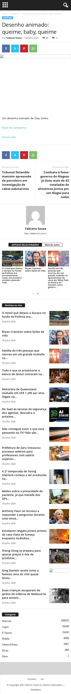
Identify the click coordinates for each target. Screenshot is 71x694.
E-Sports (7, 632)
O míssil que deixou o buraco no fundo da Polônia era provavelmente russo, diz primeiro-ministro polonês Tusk (12, 275)
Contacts (31, 679)
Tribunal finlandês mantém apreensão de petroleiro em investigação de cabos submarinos (16, 180)
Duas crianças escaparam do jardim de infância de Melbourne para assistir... (24, 594)
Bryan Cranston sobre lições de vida (35, 269)
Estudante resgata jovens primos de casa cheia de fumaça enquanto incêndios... (24, 534)
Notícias (15, 13)
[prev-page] (33, 294)
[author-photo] (35, 215)
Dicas (5, 650)
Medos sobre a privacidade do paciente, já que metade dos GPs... (22, 494)
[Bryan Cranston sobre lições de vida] (35, 258)
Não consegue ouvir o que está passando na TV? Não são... (23, 430)
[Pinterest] (24, 48)
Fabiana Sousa (14, 37)
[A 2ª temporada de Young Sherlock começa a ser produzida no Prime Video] (59, 476)
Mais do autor (52, 244)
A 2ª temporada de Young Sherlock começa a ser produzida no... (24, 475)
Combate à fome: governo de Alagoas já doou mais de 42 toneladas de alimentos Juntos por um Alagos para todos (53, 184)
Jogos (5, 626)
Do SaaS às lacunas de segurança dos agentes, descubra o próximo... (24, 412)
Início (4, 13)
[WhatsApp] (33, 48)
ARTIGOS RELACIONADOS (25, 244)
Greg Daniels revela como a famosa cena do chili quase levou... (20, 574)
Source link (9, 137)
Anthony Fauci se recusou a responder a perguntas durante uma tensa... (23, 514)
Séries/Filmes (10, 644)
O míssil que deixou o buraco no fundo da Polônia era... (24, 314)
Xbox (5, 656)
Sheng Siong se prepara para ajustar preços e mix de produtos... (21, 554)
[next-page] (38, 294)
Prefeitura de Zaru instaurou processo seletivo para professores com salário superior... (21, 453)
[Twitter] (15, 48)
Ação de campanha (14, 127)
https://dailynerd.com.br (35, 233)
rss (42, 679)
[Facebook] (6, 48)
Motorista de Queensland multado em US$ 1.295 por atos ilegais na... (23, 393)
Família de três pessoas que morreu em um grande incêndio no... (23, 354)
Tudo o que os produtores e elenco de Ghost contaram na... (23, 372)
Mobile (5, 638)
